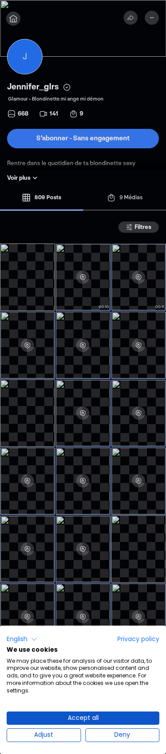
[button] (22, 639)
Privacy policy (138, 639)
